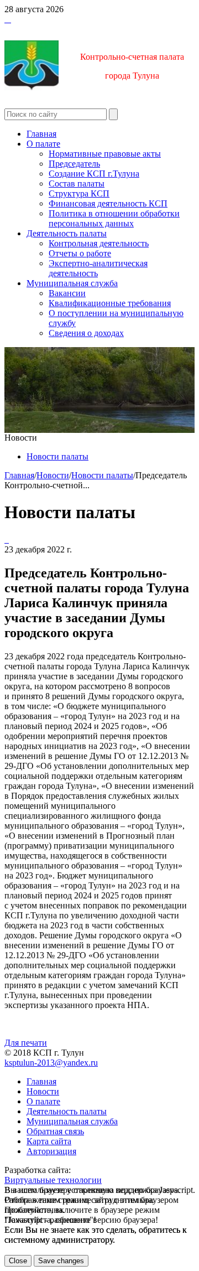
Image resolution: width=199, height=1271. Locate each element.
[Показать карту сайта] (8, 19)
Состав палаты (76, 183)
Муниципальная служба (72, 283)
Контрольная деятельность (99, 243)
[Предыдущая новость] (8, 539)
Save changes (61, 1261)
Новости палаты (57, 456)
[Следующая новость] (5, 539)
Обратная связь (55, 1131)
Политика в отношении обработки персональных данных (114, 218)
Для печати (25, 1042)
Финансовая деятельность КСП (108, 203)
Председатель (74, 163)
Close (18, 1261)
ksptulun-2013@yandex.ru (51, 1062)
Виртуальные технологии (53, 1180)
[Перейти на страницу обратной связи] (10, 19)
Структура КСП (79, 193)
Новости (52, 475)
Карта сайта (49, 1141)
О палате (43, 143)
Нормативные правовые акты (105, 153)
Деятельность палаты (67, 233)
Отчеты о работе (80, 253)
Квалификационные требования (110, 303)
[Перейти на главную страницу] (5, 19)
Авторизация (51, 1151)
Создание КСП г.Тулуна (94, 173)
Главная (41, 133)
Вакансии (67, 293)
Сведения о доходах (86, 333)
